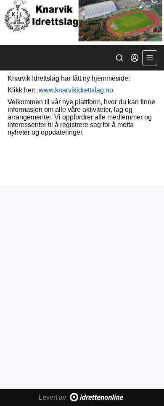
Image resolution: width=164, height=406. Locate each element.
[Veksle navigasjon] (149, 57)
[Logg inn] (134, 57)
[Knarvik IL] (82, 22)
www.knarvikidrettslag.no (76, 90)
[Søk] (119, 57)
